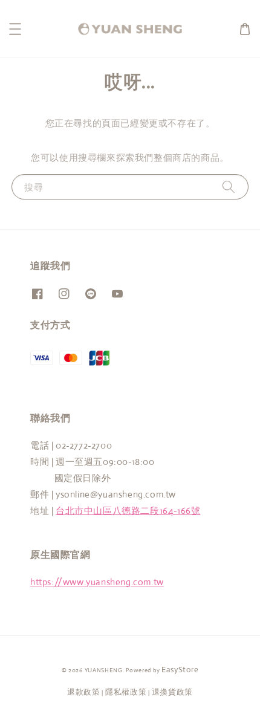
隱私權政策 (126, 692)
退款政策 (83, 692)
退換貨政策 (172, 692)
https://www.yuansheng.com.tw (97, 582)
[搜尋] (228, 186)
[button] (15, 29)
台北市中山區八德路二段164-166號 (128, 510)
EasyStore (179, 669)
